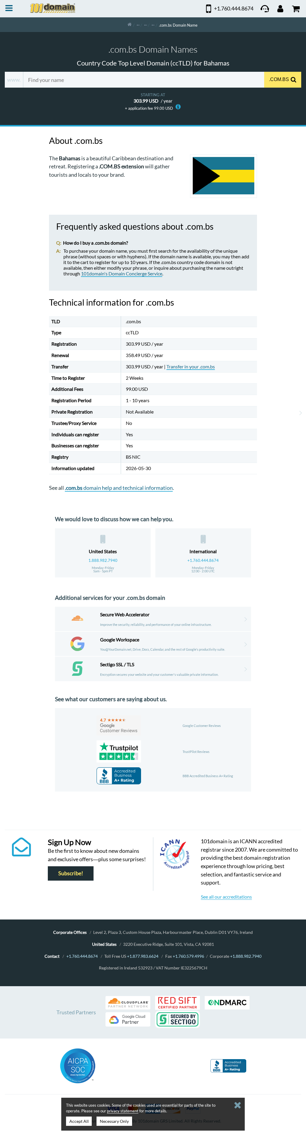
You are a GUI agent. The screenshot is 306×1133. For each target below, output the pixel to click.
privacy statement (122, 1110)
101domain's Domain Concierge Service (121, 273)
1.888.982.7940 (102, 560)
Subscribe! (70, 873)
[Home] (129, 25)
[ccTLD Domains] (138, 25)
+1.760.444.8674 (203, 560)
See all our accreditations (226, 896)
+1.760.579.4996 (188, 956)
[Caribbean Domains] (145, 25)
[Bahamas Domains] (153, 25)
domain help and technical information (119, 487)
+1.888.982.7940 (245, 956)
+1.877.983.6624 (142, 956)
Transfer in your (190, 366)
